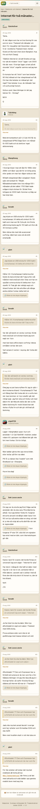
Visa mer (5, 132)
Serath (11, 207)
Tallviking (12, 112)
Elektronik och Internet (13, 9)
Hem (2, 9)
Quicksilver (13, 26)
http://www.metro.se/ (11, 776)
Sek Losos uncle (15, 497)
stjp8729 (12, 421)
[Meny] (37, 3)
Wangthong (13, 158)
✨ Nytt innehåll (13, 3)
